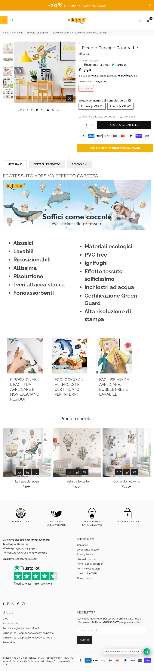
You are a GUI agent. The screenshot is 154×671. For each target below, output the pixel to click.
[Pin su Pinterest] (42, 109)
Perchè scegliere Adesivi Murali (21, 628)
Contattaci (82, 545)
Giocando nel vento (126, 481)
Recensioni (9, 642)
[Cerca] (11, 20)
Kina (81, 43)
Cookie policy (85, 578)
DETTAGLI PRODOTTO (46, 164)
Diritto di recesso (86, 559)
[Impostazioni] (140, 20)
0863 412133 (21, 544)
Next (72, 72)
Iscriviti (84, 640)
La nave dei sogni (27, 481)
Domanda (129, 116)
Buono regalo (11, 623)
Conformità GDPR (87, 573)
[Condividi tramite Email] (58, 109)
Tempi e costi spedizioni (90, 563)
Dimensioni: (92, 81)
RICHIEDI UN (115, 148)
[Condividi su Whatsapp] (52, 109)
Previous (17, 72)
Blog (5, 618)
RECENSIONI (79, 164)
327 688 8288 (39, 552)
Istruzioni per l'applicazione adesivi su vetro (27, 637)
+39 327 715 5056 (25, 548)
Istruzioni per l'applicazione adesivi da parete (28, 633)
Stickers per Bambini (37, 32)
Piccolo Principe (60, 32)
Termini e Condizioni (88, 568)
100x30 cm (86, 88)
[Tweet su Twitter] (37, 109)
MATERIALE (15, 164)
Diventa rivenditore (88, 549)
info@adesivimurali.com (23, 558)
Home (6, 32)
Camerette (17, 32)
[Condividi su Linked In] (47, 109)
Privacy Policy (85, 554)
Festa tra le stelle (77, 481)
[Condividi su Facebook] (31, 109)
